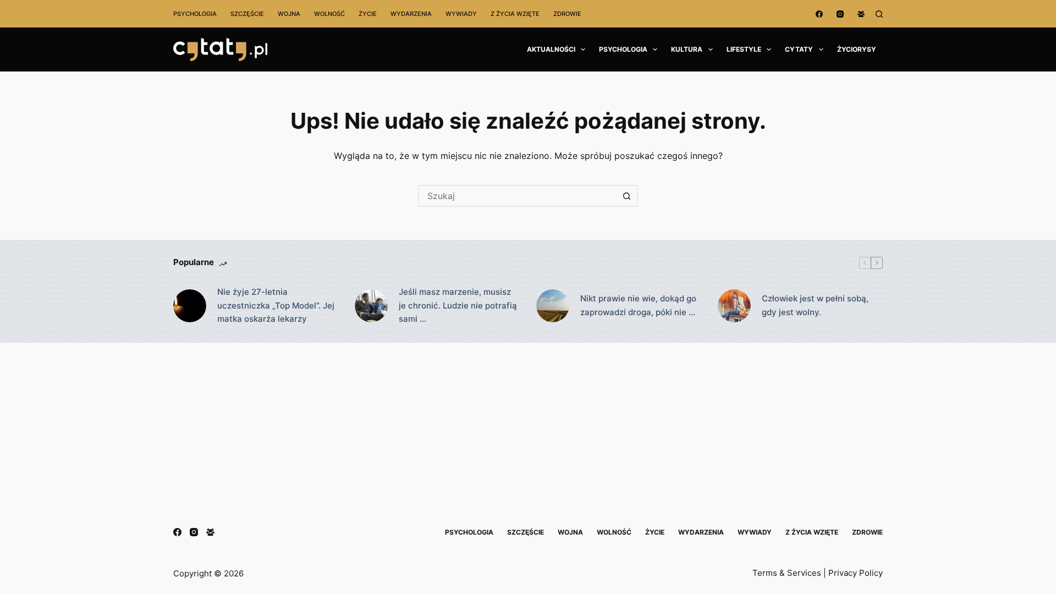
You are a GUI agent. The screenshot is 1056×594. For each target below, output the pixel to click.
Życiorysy (856, 49)
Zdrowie (567, 14)
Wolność (329, 14)
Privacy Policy (855, 573)
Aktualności (551, 49)
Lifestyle (744, 49)
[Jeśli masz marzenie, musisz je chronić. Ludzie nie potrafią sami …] (371, 305)
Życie (368, 14)
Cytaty (799, 49)
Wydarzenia (411, 14)
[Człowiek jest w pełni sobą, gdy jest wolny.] (734, 305)
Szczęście (247, 14)
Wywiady (461, 14)
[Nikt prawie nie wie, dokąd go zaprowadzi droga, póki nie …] (552, 305)
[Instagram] (840, 14)
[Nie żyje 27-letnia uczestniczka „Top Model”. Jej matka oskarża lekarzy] (189, 305)
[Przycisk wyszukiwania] (627, 196)
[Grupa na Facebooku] (861, 14)
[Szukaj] (879, 14)
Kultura (686, 49)
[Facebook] (819, 14)
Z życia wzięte (515, 14)
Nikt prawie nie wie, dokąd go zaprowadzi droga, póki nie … (638, 305)
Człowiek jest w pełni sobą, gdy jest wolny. (815, 305)
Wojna (289, 14)
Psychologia (195, 14)
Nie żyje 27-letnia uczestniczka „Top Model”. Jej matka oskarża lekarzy (275, 305)
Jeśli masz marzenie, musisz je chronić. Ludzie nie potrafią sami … (458, 305)
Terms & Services (786, 573)
